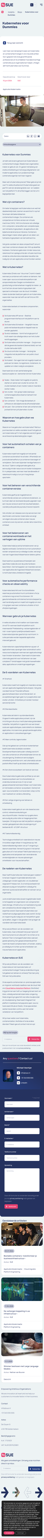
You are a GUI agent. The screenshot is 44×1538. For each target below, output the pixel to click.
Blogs (20, 12)
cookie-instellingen (23, 1529)
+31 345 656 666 (7, 1413)
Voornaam (8, 1098)
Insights (11, 12)
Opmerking (8, 1165)
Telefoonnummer (10, 1152)
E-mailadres (9, 1138)
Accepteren (9, 1533)
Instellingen (20, 1533)
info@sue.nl (6, 1408)
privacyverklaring (24, 1048)
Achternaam (9, 1112)
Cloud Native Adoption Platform (18, 988)
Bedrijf (7, 1125)
